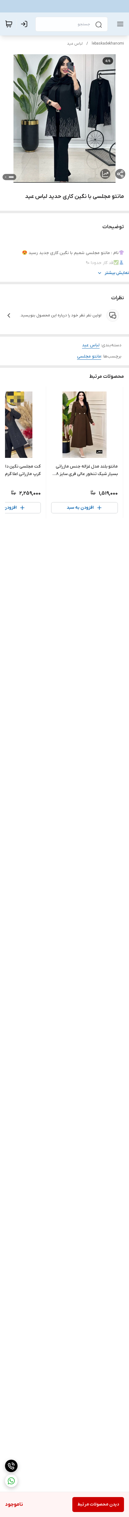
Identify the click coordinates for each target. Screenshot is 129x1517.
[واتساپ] (11, 1481)
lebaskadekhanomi (108, 43)
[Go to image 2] (5, 177)
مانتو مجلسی (89, 356)
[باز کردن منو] (119, 24)
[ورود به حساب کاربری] (25, 24)
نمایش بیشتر (117, 273)
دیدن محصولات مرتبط (98, 1504)
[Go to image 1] (11, 177)
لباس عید (75, 43)
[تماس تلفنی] (11, 1466)
